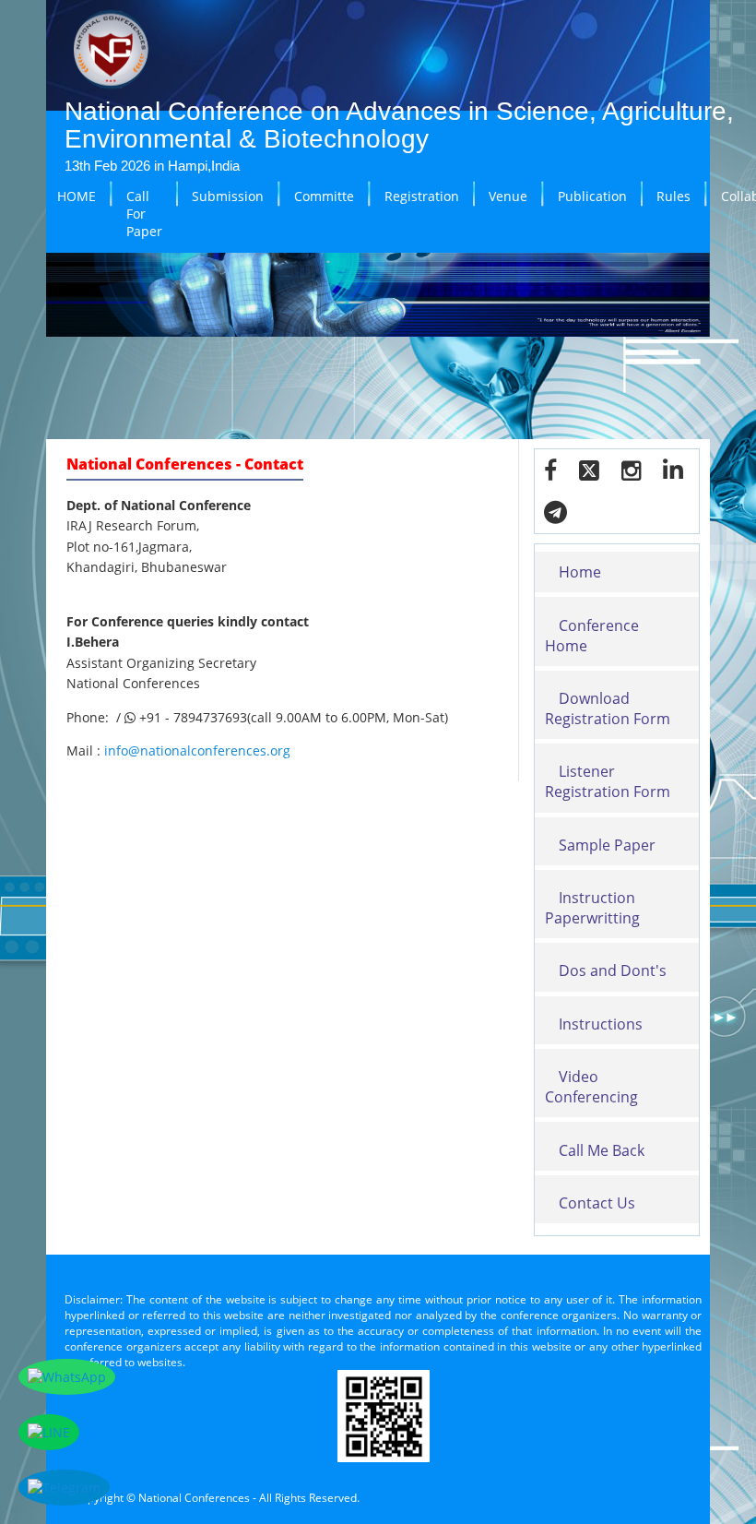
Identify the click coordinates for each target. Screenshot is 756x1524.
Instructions (601, 1024)
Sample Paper (607, 845)
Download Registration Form (607, 708)
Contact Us (597, 1203)
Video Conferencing (591, 1086)
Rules (673, 196)
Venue (508, 196)
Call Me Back (601, 1150)
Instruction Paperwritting (592, 907)
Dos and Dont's (613, 970)
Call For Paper (144, 213)
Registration (421, 196)
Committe (324, 196)
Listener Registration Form (607, 781)
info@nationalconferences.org (197, 750)
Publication (592, 196)
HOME (76, 196)
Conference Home (592, 635)
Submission (228, 196)
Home (580, 572)
